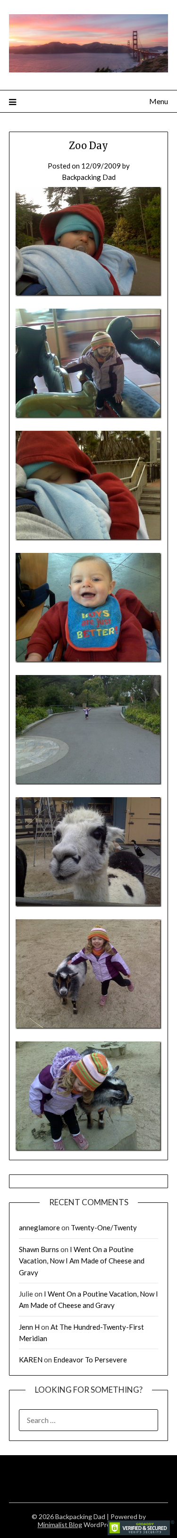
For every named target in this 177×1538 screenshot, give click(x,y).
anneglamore (39, 1227)
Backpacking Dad (89, 177)
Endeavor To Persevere (90, 1359)
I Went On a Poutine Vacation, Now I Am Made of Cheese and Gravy (81, 1261)
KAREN (30, 1359)
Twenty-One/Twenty (104, 1227)
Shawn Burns (39, 1249)
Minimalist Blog (60, 1524)
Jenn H (29, 1327)
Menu (158, 101)
